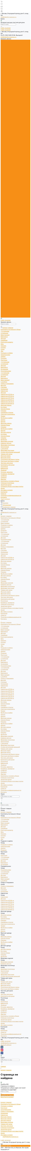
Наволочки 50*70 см (7, 217)
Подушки (4, 55)
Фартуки (3, 299)
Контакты (4, 317)
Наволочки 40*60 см (7, 84)
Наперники (4, 77)
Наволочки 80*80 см (7, 223)
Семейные (4, 160)
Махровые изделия (7, 107)
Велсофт (3, 73)
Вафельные (4, 288)
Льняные (3, 289)
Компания (4, 311)
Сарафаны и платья (7, 232)
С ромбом (4, 201)
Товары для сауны (6, 114)
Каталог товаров (6, 147)
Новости (3, 140)
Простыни (4, 57)
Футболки (4, 259)
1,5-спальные (5, 44)
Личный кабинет (6, 1045)
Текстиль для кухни (7, 122)
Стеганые (4, 75)
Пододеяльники (6, 64)
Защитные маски (6, 131)
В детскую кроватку (7, 161)
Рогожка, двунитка (7, 291)
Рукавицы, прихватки (7, 127)
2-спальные (4, 46)
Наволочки (4, 78)
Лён (2, 170)
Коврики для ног (6, 109)
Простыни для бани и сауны (10, 280)
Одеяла (3, 53)
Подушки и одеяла (7, 50)
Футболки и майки (6, 98)
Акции (3, 308)
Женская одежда (6, 86)
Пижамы (3, 91)
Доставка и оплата (6, 309)
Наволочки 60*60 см (7, 219)
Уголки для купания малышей (10, 271)
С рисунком (4, 268)
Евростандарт (5, 48)
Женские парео (6, 116)
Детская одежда (6, 100)
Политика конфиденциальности (11, 142)
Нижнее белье (5, 89)
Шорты (3, 241)
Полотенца (4, 125)
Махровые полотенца (8, 111)
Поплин (3, 167)
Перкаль (3, 165)
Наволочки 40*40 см (7, 82)
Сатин (2, 169)
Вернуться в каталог (7, 1097)
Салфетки (4, 295)
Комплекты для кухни (7, 123)
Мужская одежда (6, 93)
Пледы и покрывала (7, 71)
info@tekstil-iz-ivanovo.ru (8, 17)
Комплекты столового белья (10, 300)
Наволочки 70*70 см (7, 221)
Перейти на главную (7, 1095)
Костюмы (4, 87)
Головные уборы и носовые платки (12, 133)
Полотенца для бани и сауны (10, 120)
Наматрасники (5, 51)
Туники (3, 235)
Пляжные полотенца (7, 129)
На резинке (4, 188)
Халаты (3, 239)
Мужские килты (5, 118)
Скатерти (3, 297)
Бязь (2, 163)
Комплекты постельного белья (11, 42)
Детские (3, 62)
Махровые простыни (7, 113)
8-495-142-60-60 (5, 1041)
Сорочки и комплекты (8, 234)
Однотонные (5, 266)
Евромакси (4, 156)
